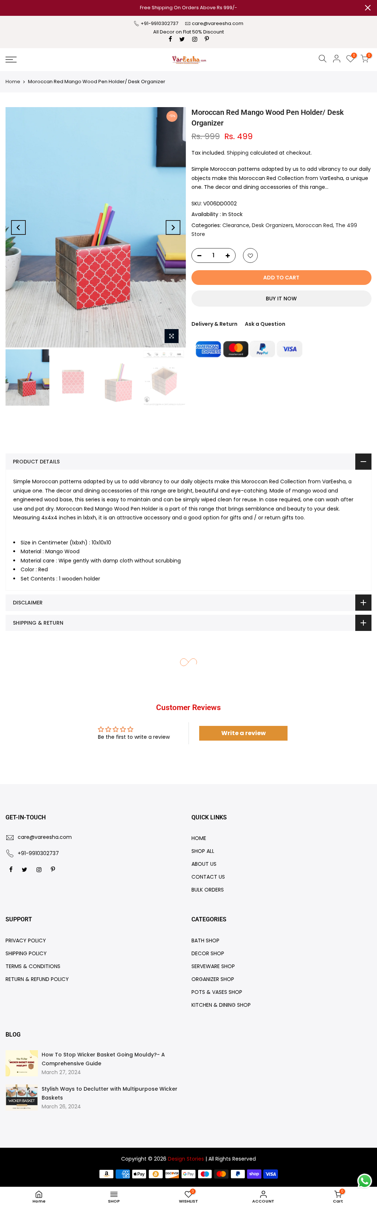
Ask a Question (265, 324)
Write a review (243, 733)
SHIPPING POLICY (26, 953)
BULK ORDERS (207, 889)
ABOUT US (203, 864)
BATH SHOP (205, 940)
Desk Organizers (272, 225)
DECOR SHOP (207, 953)
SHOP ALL (202, 851)
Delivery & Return (214, 324)
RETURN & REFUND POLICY (37, 979)
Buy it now (281, 298)
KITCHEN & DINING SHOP (221, 1005)
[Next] (173, 227)
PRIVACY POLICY (26, 940)
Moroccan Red (314, 225)
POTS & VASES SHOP (216, 992)
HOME (198, 838)
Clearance (235, 225)
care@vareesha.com (217, 23)
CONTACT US (208, 876)
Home (13, 81)
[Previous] (18, 227)
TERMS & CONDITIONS (33, 966)
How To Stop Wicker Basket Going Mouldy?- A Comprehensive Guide (103, 1059)
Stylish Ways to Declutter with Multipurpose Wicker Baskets (109, 1093)
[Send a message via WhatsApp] (364, 1181)
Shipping (238, 152)
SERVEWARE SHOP (213, 966)
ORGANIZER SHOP (212, 979)
